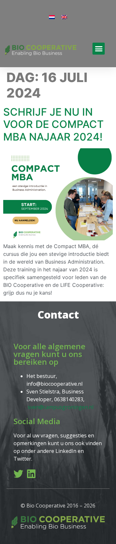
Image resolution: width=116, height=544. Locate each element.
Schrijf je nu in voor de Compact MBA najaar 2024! (53, 124)
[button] (98, 49)
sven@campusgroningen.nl (60, 407)
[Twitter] (18, 474)
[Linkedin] (31, 474)
